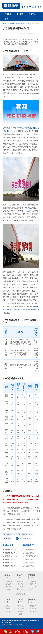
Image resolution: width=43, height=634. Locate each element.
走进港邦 (7, 601)
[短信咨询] (32, 631)
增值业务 (32, 576)
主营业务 (7, 576)
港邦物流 (28, 208)
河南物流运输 (19, 23)
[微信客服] (5, 631)
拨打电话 (25, 632)
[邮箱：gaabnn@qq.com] (37, 631)
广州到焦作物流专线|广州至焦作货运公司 (16, 556)
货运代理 (20, 14)
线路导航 (37, 23)
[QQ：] (10, 631)
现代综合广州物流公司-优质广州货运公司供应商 (15, 621)
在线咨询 (17, 632)
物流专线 (32, 14)
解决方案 (20, 576)
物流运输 (8, 14)
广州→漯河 (29, 23)
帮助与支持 (20, 601)
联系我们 (32, 601)
